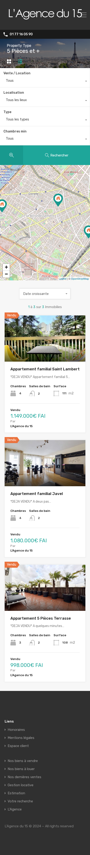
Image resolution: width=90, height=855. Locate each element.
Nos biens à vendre (23, 761)
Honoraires (16, 730)
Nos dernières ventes (24, 777)
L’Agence (15, 809)
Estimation (16, 793)
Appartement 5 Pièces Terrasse (40, 618)
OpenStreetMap (80, 278)
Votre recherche (20, 801)
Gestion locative (20, 785)
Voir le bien (45, 352)
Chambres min (15, 131)
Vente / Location (16, 73)
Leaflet (62, 278)
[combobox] (45, 81)
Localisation (13, 93)
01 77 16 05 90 (21, 34)
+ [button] (6, 267)
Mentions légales (21, 738)
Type (7, 112)
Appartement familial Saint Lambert (45, 369)
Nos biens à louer (21, 769)
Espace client (18, 746)
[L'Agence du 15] (45, 24)
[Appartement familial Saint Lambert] (58, 200)
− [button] (6, 274)
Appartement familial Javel (36, 493)
